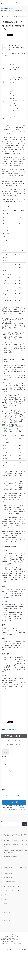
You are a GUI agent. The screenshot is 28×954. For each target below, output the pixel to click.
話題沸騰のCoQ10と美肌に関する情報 (9, 939)
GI (1, 912)
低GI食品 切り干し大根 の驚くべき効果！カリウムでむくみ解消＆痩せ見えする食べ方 (15, 834)
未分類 (5, 899)
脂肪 (10, 912)
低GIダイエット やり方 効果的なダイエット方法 (15, 840)
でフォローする (15, 740)
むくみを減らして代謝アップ (7, 938)
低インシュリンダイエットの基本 (12, 890)
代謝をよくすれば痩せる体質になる (9, 935)
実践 (5, 894)
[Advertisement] (14, 705)
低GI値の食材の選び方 (10, 729)
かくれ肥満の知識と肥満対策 (7, 941)
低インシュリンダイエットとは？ (12, 886)
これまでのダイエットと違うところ (12, 873)
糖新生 (7, 912)
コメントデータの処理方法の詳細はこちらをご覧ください (13, 809)
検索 (2, 821)
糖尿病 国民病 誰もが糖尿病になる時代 (13, 856)
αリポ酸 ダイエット (14, 936)
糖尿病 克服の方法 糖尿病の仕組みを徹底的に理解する (15, 845)
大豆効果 (4, 597)
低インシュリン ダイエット (13, 3)
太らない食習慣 (4, 936)
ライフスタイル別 (8, 877)
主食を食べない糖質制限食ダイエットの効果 (11, 943)
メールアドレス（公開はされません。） (10, 795)
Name (3, 789)
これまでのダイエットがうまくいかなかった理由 (15, 868)
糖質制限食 (12, 427)
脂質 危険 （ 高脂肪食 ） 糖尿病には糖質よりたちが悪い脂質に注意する (15, 851)
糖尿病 (5, 903)
